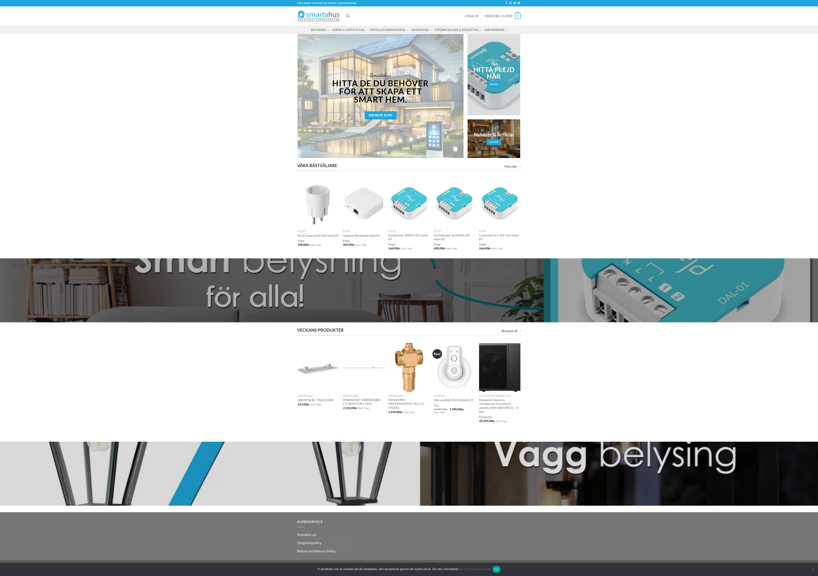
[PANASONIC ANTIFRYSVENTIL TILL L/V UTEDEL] (408, 367)
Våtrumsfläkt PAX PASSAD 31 (453, 400)
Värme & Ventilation (348, 30)
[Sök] (348, 16)
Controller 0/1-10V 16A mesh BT (499, 237)
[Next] (455, 96)
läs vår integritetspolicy (474, 569)
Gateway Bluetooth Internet (361, 235)
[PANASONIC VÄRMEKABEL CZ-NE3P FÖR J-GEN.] (363, 367)
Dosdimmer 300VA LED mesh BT (408, 237)
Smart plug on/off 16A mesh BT (318, 235)
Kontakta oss (307, 535)
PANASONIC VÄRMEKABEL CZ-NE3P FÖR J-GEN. (362, 402)
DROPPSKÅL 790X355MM (316, 400)
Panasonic (486, 417)
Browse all (509, 331)
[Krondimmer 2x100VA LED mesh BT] (454, 203)
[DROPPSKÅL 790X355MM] (318, 367)
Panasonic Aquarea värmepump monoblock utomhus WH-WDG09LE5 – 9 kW (498, 406)
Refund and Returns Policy (316, 551)
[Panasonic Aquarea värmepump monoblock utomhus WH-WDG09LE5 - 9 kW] (499, 367)
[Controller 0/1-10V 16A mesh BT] (499, 203)
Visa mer (510, 166)
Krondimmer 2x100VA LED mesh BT (452, 237)
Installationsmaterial (387, 30)
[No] (813, 570)
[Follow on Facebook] (506, 3)
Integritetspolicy (309, 543)
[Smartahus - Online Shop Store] (318, 16)
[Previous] (306, 96)
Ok (496, 569)
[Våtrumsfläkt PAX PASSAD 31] (454, 367)
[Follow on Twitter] (514, 3)
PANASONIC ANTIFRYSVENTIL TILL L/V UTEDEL (406, 404)
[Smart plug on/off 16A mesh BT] (318, 203)
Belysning (318, 30)
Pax (436, 405)
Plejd (346, 241)
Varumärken (494, 30)
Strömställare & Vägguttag (456, 30)
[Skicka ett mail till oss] (518, 3)
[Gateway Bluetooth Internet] (363, 203)
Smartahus (420, 30)
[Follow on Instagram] (510, 3)
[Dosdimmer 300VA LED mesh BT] (408, 203)
